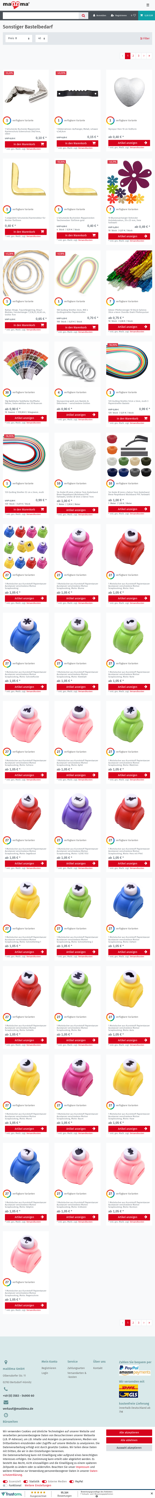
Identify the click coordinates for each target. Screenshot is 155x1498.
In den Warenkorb (24, 144)
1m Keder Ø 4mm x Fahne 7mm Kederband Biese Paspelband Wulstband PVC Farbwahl (77, 494)
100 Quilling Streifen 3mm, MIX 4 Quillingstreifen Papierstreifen (72, 311)
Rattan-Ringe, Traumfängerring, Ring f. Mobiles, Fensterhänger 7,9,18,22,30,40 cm (25, 312)
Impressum (82, 1467)
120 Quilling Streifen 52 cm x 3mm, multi (24, 492)
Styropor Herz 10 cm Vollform (122, 129)
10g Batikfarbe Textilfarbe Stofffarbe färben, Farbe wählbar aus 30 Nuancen (23, 402)
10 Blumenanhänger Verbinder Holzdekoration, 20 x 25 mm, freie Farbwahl (124, 220)
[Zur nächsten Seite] (143, 56)
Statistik (34, 1481)
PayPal (79, 1481)
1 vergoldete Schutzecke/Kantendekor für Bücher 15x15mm (25, 219)
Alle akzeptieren (129, 1432)
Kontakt (97, 1368)
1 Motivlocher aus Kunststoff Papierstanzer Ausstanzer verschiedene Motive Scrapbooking (25, 586)
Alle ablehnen (129, 1440)
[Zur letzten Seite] (149, 56)
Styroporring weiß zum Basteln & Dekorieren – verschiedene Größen (73, 402)
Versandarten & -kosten (76, 1375)
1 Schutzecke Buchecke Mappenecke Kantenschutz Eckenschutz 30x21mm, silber (23, 131)
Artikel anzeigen (127, 143)
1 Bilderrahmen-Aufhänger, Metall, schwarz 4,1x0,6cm (77, 130)
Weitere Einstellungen (38, 1485)
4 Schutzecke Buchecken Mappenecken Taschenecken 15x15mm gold (76, 219)
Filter (146, 38)
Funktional (15, 1485)
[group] (26, 92)
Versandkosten (33, 149)
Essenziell (15, 1481)
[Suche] (83, 15)
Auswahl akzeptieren (129, 1447)
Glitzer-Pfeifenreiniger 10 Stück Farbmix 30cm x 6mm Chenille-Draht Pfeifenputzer (128, 311)
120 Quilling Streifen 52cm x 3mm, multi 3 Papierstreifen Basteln (128, 402)
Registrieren (49, 1368)
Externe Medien (57, 1481)
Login (45, 1373)
